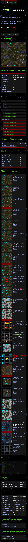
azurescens (16, 504)
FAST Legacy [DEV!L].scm (9, 146)
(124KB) (10, 34)
